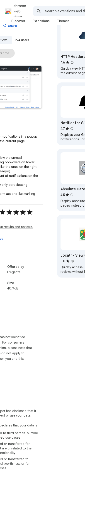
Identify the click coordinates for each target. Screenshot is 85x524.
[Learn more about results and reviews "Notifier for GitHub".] (71, 128)
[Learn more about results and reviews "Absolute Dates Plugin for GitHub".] (71, 194)
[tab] (18, 21)
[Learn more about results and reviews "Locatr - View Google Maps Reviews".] (72, 261)
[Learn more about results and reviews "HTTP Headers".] (72, 62)
